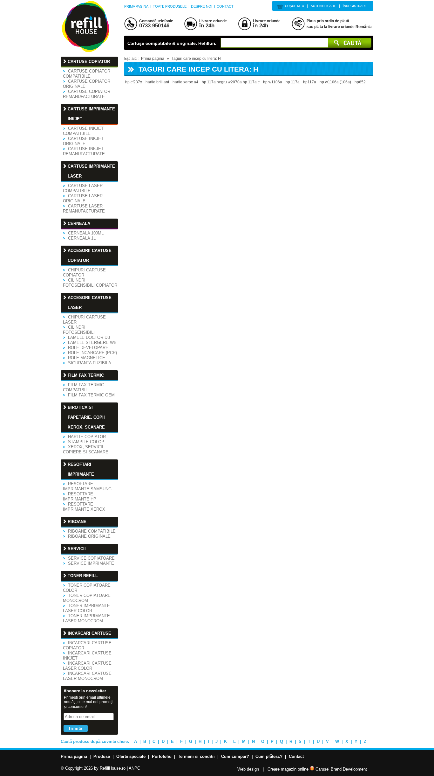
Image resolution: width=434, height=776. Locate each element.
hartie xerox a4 (185, 82)
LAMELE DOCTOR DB (89, 337)
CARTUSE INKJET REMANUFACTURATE (84, 151)
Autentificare (323, 6)
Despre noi (201, 6)
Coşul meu (294, 6)
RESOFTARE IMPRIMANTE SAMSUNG (87, 486)
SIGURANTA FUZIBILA (89, 362)
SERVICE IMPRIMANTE (91, 563)
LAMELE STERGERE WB (92, 342)
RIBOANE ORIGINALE (89, 536)
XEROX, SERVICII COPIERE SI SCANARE (85, 449)
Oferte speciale (131, 756)
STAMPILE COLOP (86, 441)
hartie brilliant (157, 82)
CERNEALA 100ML (86, 233)
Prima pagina (136, 6)
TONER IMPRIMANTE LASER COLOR (86, 608)
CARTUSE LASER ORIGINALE (83, 198)
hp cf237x (133, 82)
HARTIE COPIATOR (87, 436)
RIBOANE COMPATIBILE (92, 531)
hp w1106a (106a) (335, 82)
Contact (225, 6)
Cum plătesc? (268, 756)
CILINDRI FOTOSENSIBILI (79, 330)
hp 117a (293, 82)
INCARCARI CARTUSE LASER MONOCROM (87, 676)
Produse (101, 756)
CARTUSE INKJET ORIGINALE (83, 141)
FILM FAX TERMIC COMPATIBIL (83, 387)
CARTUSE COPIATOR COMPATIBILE (86, 74)
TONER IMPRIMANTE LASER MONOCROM (86, 618)
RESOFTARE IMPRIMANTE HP (79, 496)
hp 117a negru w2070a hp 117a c (231, 82)
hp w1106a (272, 82)
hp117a (309, 82)
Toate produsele (169, 6)
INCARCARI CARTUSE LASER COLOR (87, 666)
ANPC (134, 768)
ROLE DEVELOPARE (88, 347)
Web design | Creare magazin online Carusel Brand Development (302, 769)
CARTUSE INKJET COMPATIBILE (83, 131)
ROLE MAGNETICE (86, 357)
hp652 (360, 82)
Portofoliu (162, 756)
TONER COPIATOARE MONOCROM (87, 598)
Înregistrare (355, 6)
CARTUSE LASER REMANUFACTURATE (84, 208)
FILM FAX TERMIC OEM (91, 395)
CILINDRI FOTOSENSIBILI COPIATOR (90, 283)
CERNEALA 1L (82, 238)
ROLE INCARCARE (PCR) (92, 352)
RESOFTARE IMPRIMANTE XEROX (84, 507)
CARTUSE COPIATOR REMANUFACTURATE (86, 94)
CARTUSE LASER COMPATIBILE (83, 188)
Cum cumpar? (235, 756)
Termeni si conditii (196, 756)
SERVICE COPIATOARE (91, 558)
